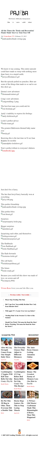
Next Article (25, 295)
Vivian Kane (7, 36)
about (30, 22)
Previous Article (15, 295)
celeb (23, 22)
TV (13, 36)
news (18, 22)
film (8, 22)
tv (13, 22)
